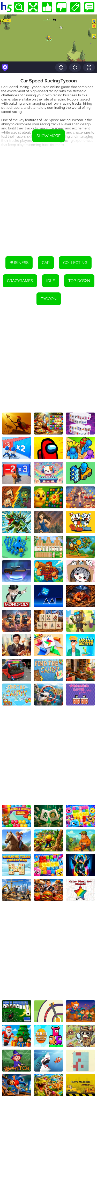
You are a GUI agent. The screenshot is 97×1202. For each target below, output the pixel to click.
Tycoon (49, 299)
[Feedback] (89, 7)
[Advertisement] (48, 200)
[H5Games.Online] (6, 7)
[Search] (19, 7)
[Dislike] (61, 7)
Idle (50, 280)
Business (19, 262)
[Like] (47, 7)
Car (46, 262)
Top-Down (79, 280)
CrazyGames (20, 280)
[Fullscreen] (33, 7)
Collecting (75, 262)
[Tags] (75, 7)
